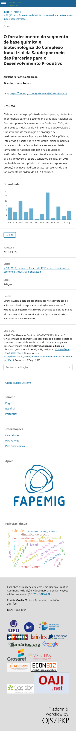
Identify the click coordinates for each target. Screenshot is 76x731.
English (9, 403)
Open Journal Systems (18, 382)
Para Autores (12, 440)
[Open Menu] (3, 3)
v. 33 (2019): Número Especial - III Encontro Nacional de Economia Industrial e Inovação (38, 17)
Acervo (17, 11)
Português (11, 414)
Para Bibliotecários (15, 446)
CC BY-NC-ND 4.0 (39, 594)
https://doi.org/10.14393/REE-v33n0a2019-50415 (38, 93)
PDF (10, 235)
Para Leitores (12, 435)
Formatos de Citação (17, 367)
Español (10, 408)
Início (6, 11)
